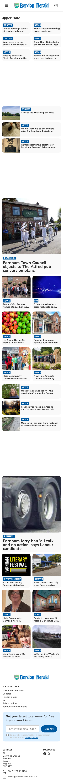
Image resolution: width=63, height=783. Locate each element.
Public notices (10, 703)
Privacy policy (10, 696)
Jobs (5, 700)
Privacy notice (31, 737)
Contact (7, 693)
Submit (49, 729)
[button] (6, 5)
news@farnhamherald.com (22, 776)
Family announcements (15, 706)
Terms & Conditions (13, 690)
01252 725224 (19, 771)
